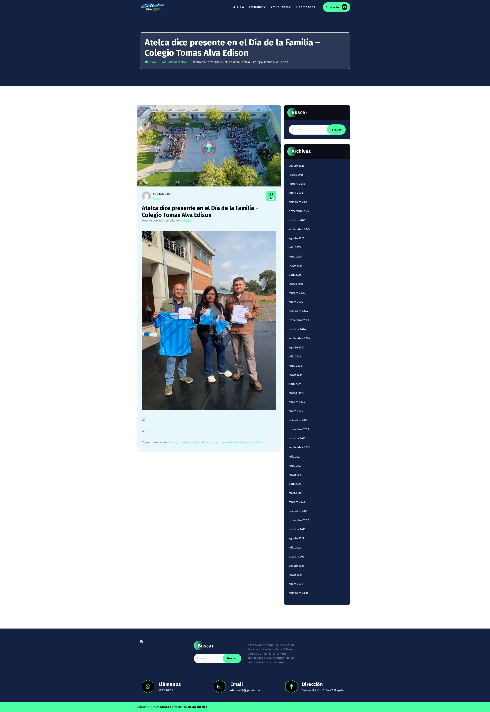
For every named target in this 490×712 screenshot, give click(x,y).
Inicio (152, 62)
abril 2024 (295, 384)
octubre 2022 (297, 529)
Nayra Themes (197, 707)
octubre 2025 (297, 220)
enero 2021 (296, 584)
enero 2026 (296, 193)
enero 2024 (296, 411)
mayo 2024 (296, 374)
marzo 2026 (296, 174)
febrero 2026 (297, 184)
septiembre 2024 (299, 338)
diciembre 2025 (298, 202)
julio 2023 (295, 456)
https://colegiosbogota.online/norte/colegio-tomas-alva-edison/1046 (215, 442)
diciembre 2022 (298, 511)
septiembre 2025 (299, 229)
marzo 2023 (296, 493)
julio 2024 (295, 356)
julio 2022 (295, 547)
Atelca (157, 198)
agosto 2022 (296, 538)
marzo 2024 (296, 393)
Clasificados (305, 7)
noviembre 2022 (299, 520)
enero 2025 (296, 302)
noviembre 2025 (299, 211)
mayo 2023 (295, 475)
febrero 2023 (297, 502)
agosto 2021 (296, 565)
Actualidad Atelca (174, 62)
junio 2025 (295, 256)
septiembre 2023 (299, 447)
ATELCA (238, 7)
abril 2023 (295, 484)
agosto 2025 (296, 238)
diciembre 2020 (298, 593)
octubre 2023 (297, 438)
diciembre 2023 (298, 420)
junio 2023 (295, 465)
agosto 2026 (296, 165)
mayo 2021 (295, 574)
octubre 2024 (297, 329)
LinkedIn (186, 220)
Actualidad (279, 7)
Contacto (333, 7)
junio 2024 (295, 365)
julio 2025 (295, 247)
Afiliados (256, 7)
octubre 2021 (297, 556)
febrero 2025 (297, 293)
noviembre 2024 (299, 320)
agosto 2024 (297, 347)
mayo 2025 (295, 265)
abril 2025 (295, 274)
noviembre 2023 (299, 429)
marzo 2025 (296, 283)
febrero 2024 (297, 402)
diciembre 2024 (298, 311)
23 (271, 195)
